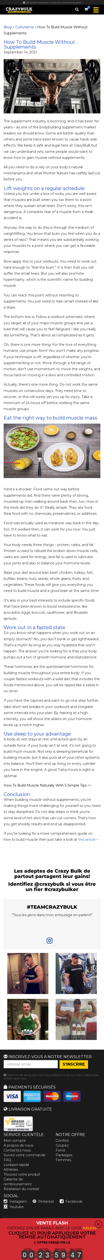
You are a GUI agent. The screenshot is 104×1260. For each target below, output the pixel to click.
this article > (88, 839)
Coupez (62, 1145)
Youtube (16, 1207)
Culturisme (24, 27)
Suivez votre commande (24, 1155)
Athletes (11, 1169)
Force (60, 1150)
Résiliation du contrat (21, 1189)
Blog (8, 27)
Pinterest (46, 1201)
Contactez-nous (17, 1150)
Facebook (74, 1201)
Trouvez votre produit (22, 1174)
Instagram (18, 1201)
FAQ (7, 1160)
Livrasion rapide (16, 1165)
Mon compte (15, 1140)
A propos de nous (18, 1145)
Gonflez (62, 1140)
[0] (86, 8)
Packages (64, 1155)
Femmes (63, 1160)
